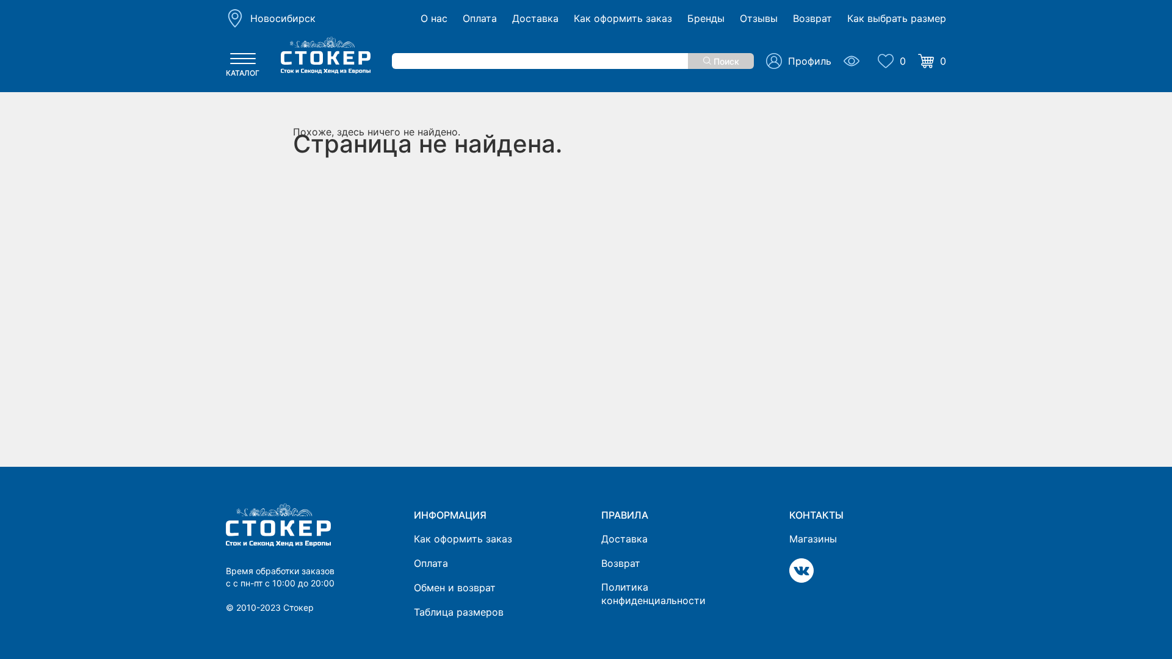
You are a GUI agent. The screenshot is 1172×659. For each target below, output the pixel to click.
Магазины (813, 539)
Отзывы (759, 18)
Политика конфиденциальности (653, 594)
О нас (434, 18)
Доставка (535, 18)
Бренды (706, 18)
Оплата (480, 18)
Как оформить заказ (623, 18)
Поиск (725, 61)
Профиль (809, 61)
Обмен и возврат (455, 588)
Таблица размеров (459, 612)
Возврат (812, 18)
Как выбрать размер (896, 18)
